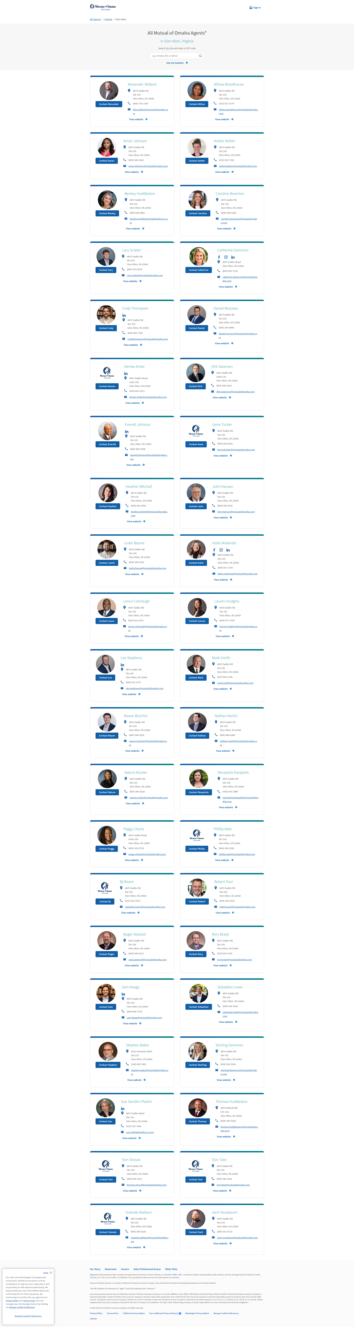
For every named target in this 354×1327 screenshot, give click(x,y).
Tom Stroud (131, 1159)
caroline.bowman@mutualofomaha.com (239, 220)
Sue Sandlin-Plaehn (136, 1101)
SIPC (180, 1274)
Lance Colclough (136, 601)
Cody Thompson (135, 308)
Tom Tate (219, 1159)
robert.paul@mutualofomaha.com (237, 906)
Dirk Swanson (222, 366)
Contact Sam (106, 1006)
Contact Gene (196, 444)
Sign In (255, 6)
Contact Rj (105, 901)
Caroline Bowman (230, 193)
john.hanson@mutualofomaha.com (236, 511)
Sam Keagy (131, 986)
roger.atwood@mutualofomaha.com (147, 959)
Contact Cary (106, 270)
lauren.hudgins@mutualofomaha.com (238, 628)
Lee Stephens (131, 657)
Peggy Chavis (133, 828)
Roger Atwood (134, 934)
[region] (28, 1297)
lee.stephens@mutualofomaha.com (144, 688)
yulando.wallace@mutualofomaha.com (150, 1239)
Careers (125, 1269)
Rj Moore (127, 881)
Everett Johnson (138, 424)
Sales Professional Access (147, 1269)
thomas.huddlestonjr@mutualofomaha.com (239, 1128)
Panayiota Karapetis (233, 772)
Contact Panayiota (199, 792)
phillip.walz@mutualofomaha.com (237, 854)
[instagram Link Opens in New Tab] (226, 257)
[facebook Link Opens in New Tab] (219, 257)
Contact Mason (107, 735)
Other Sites (171, 1269)
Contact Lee (105, 677)
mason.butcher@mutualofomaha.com (148, 743)
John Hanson (222, 486)
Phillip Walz (223, 828)
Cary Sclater (131, 250)
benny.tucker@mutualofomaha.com (236, 449)
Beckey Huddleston (140, 193)
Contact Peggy (106, 848)
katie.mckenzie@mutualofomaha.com (237, 573)
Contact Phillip (197, 848)
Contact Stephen (108, 1064)
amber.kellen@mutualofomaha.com (238, 166)
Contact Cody (106, 328)
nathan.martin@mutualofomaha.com (238, 743)
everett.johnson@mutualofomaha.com (148, 457)
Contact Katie (196, 562)
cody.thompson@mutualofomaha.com (147, 339)
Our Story (95, 1269)
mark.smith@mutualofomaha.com (235, 683)
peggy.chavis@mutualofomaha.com (147, 854)
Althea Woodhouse (229, 84)
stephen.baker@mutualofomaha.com (149, 1072)
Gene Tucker (222, 424)
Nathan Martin (226, 715)
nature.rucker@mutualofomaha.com (149, 797)
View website (136, 119)
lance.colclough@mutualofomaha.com (147, 628)
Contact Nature (107, 792)
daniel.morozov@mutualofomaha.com (238, 335)
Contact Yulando (108, 1232)
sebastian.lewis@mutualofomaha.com (240, 1014)
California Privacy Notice (134, 1313)
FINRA (174, 1274)
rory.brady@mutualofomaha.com (234, 959)
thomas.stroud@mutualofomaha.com (146, 1184)
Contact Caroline (198, 213)
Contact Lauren (197, 621)
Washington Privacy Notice (197, 1313)
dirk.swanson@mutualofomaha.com (235, 391)
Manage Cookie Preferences (226, 1313)
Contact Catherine (198, 270)
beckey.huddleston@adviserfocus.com (149, 220)
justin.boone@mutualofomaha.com (147, 568)
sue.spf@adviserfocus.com (140, 1132)
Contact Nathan (197, 735)
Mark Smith (221, 657)
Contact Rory (196, 954)
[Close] (48, 1272)
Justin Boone (134, 542)
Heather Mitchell (139, 486)
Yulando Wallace (139, 1212)
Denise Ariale (134, 366)
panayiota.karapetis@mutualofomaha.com (240, 799)
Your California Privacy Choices (163, 1313)
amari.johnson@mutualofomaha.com (148, 166)
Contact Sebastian (199, 1006)
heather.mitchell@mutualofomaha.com (149, 513)
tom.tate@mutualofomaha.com (233, 1184)
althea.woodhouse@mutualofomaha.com (238, 111)
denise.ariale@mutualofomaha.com (148, 397)
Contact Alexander (109, 104)
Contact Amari (106, 160)
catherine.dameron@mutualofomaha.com (240, 278)
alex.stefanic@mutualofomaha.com (150, 111)
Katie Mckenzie (224, 542)
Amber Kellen (224, 140)
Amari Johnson (135, 140)
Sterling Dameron (229, 1044)
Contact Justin (107, 562)
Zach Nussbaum (224, 1212)
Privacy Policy (96, 1313)
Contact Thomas (197, 1121)
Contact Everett (107, 444)
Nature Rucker (135, 772)
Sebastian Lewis (230, 986)
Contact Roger (106, 954)
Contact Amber (197, 160)
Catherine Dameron (232, 250)
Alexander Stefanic (142, 84)
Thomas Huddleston (231, 1101)
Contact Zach (196, 1232)
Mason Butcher (136, 715)
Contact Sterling (197, 1064)
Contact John (196, 506)
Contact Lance (106, 621)
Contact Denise (107, 386)
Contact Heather (108, 506)
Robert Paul (223, 881)
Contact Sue (105, 1121)
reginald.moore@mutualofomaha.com (145, 906)
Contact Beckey (107, 213)
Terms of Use (112, 1313)
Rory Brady (220, 934)
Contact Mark (196, 677)
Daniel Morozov (226, 308)
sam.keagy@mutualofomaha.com (144, 1017)
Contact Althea (197, 104)
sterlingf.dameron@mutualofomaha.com (239, 1072)
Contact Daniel (197, 328)
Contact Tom (106, 1179)
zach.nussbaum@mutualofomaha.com (237, 1237)
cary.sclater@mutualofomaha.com (145, 275)
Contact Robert (197, 901)
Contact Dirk (195, 386)
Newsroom (110, 1269)
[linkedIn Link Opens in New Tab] (233, 257)
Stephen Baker (137, 1044)
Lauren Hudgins (226, 601)
